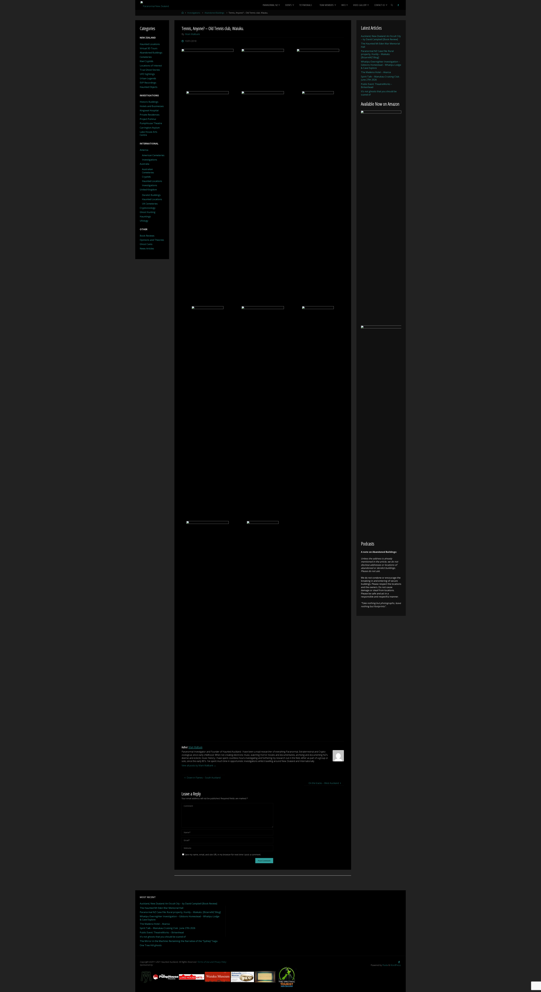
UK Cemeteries (150, 203)
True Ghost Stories (150, 69)
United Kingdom (148, 189)
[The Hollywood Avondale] (265, 976)
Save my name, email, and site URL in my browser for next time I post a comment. (222, 854)
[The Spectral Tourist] (286, 976)
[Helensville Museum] (243, 976)
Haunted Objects (148, 87)
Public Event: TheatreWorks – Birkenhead (162, 932)
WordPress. (395, 965)
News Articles (147, 248)
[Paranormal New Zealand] (155, 4)
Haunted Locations (150, 44)
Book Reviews (147, 235)
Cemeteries (146, 57)
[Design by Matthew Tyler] (146, 976)
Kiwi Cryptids (146, 61)
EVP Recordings (148, 82)
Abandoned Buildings (214, 12)
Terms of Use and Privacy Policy (211, 962)
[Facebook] (398, 5)
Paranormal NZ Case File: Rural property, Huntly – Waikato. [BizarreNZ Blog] (377, 54)
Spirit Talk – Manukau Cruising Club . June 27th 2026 (167, 928)
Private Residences (149, 114)
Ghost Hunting (147, 212)
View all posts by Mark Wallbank (199, 765)
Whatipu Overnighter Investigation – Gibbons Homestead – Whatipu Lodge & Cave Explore (381, 65)
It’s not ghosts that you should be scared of (163, 936)
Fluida (385, 965)
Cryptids (146, 176)
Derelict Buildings (151, 195)
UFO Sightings (147, 74)
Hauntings (145, 216)
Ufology (144, 220)
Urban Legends (148, 78)
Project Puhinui (148, 119)
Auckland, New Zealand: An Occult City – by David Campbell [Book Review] (381, 38)
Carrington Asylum (150, 127)
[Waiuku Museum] (218, 976)
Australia (144, 163)
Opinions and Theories (152, 239)
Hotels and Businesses (152, 106)
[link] (392, 5)
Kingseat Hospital (149, 110)
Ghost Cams (146, 244)
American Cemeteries (153, 155)
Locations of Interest (151, 65)
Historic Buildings (149, 101)
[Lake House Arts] (192, 976)
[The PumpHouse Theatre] (166, 976)
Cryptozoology (147, 207)
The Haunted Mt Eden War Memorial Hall (161, 907)
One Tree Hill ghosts (151, 945)
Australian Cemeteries (148, 171)
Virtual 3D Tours (148, 48)
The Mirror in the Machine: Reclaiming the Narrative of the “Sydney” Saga (178, 941)
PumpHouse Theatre (151, 123)
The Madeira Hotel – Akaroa (376, 72)
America (144, 149)
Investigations (193, 12)
